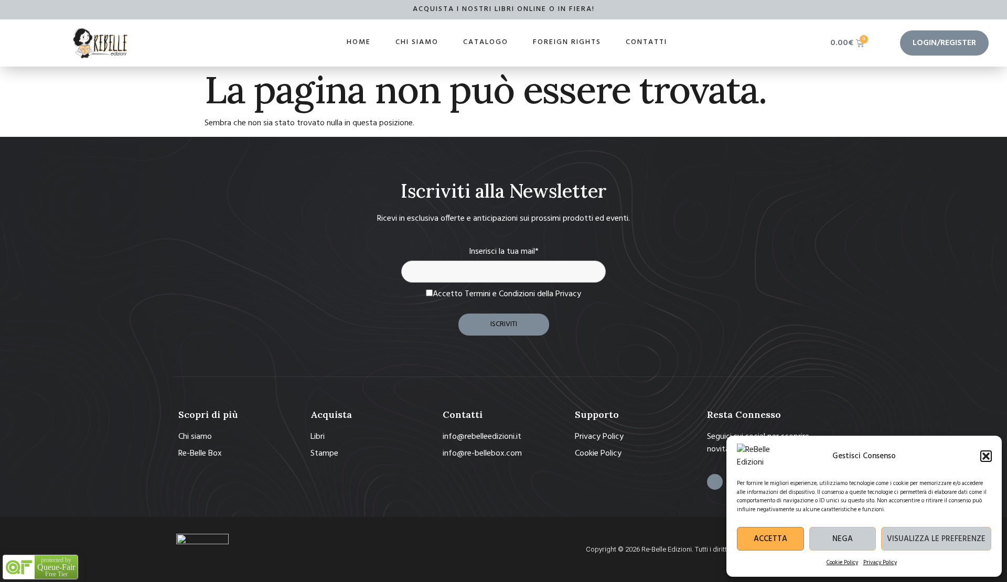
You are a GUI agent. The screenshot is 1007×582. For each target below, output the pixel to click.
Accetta (770, 539)
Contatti (646, 42)
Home (359, 42)
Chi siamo (416, 42)
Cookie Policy (842, 562)
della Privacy (559, 294)
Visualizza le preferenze (936, 539)
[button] (986, 456)
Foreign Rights (567, 42)
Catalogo (485, 42)
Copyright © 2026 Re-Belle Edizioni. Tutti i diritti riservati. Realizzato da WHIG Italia (710, 549)
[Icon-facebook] (715, 482)
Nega (842, 539)
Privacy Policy (880, 562)
